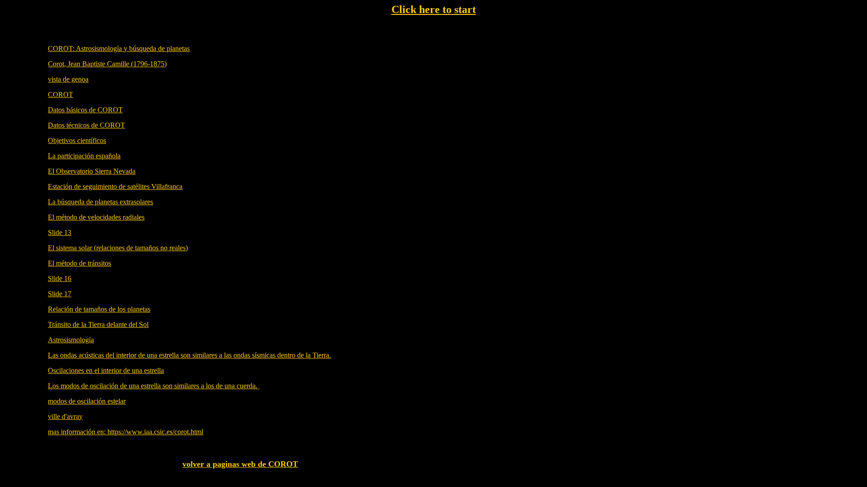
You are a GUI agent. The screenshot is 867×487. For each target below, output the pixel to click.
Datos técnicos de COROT (86, 125)
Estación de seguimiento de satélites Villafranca (115, 186)
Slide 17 (59, 294)
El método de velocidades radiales (96, 217)
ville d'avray (65, 416)
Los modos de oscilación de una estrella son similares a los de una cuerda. (153, 386)
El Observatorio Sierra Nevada (91, 171)
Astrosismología (71, 340)
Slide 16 (59, 278)
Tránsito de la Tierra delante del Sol (98, 324)
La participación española (84, 156)
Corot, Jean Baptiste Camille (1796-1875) (107, 64)
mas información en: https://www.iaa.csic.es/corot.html (125, 432)
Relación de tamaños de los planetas (99, 309)
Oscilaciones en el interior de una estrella (106, 370)
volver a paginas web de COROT (240, 464)
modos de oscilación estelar (87, 401)
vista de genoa (68, 79)
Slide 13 (59, 232)
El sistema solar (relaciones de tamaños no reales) (118, 248)
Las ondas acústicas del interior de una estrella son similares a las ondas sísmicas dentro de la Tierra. (189, 355)
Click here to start (434, 9)
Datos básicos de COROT (85, 110)
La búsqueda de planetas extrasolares (100, 202)
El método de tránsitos (79, 263)
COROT (60, 94)
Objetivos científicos (77, 140)
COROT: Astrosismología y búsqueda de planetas (119, 48)
